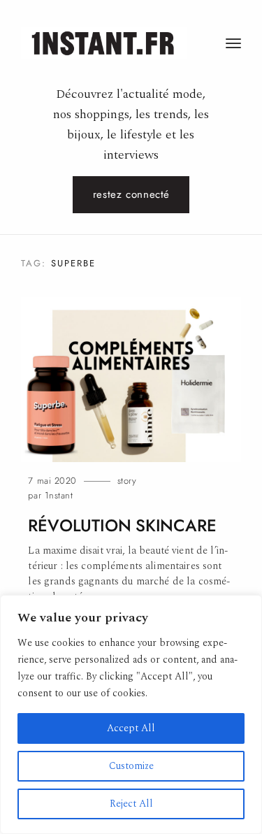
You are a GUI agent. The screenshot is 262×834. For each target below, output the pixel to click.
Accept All (131, 728)
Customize (131, 765)
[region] (131, 714)
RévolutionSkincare (122, 526)
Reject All (131, 803)
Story (127, 480)
